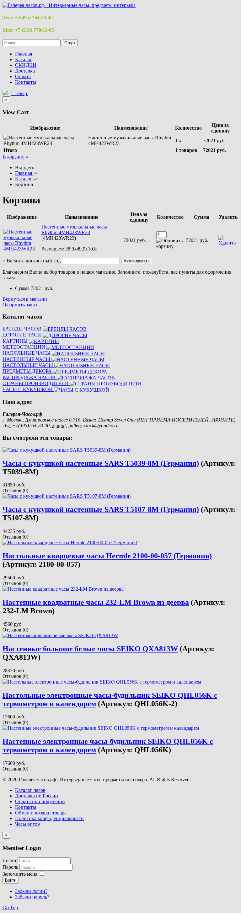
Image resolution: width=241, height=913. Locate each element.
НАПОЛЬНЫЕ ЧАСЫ (27, 353)
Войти (10, 880)
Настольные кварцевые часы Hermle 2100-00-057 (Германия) (107, 556)
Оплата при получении (40, 801)
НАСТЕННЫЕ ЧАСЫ (27, 359)
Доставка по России (36, 795)
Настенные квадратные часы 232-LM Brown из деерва (96, 602)
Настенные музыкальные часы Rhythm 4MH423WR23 (74, 229)
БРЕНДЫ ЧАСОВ (23, 328)
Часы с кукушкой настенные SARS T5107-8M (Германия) (101, 509)
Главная (23, 53)
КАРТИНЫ (16, 341)
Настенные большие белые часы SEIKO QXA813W (90, 649)
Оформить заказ (20, 304)
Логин (9, 860)
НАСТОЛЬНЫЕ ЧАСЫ (28, 365)
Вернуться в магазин (25, 299)
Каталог (23, 59)
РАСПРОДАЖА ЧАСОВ (30, 377)
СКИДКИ (25, 65)
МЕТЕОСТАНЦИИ (24, 347)
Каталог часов (30, 790)
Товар (19, 93)
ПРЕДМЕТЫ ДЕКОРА (28, 371)
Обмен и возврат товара (41, 812)
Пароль (11, 867)
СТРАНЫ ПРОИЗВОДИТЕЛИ (36, 383)
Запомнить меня (20, 874)
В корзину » (15, 156)
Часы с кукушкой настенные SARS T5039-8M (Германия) (101, 463)
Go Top (10, 907)
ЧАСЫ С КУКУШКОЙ (28, 389)
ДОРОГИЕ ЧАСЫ (23, 334)
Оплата (23, 76)
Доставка (25, 70)
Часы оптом (27, 824)
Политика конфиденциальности (49, 818)
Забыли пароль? (32, 897)
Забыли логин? (31, 891)
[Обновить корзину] (170, 243)
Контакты (25, 82)
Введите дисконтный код (34, 260)
